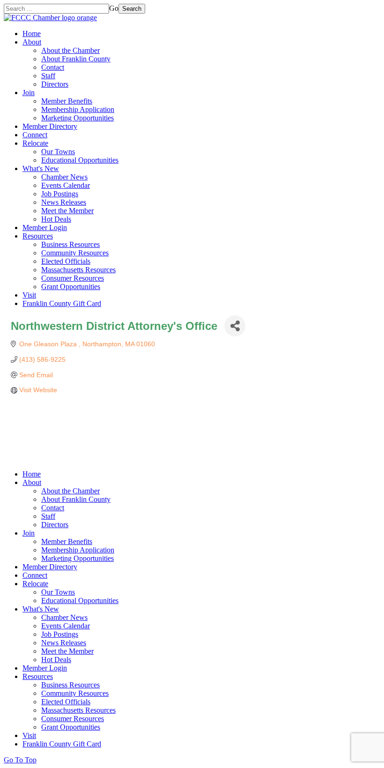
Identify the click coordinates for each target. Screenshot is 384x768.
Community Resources (75, 253)
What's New (40, 168)
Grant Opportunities (70, 287)
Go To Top (20, 760)
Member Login (44, 227)
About (31, 42)
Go (113, 8)
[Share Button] (234, 325)
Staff (48, 76)
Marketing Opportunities (77, 118)
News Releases (63, 202)
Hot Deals (56, 219)
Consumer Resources (72, 278)
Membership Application (77, 109)
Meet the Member (67, 211)
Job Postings (59, 194)
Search (131, 8)
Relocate (35, 143)
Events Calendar (65, 185)
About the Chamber (70, 50)
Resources (37, 236)
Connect (34, 135)
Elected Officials (65, 261)
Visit (29, 295)
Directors (54, 84)
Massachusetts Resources (78, 270)
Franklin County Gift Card (61, 303)
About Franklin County (76, 59)
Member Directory (49, 126)
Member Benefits (66, 101)
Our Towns (58, 152)
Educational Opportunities (79, 160)
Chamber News (64, 177)
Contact (52, 67)
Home (31, 33)
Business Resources (70, 244)
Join (28, 93)
